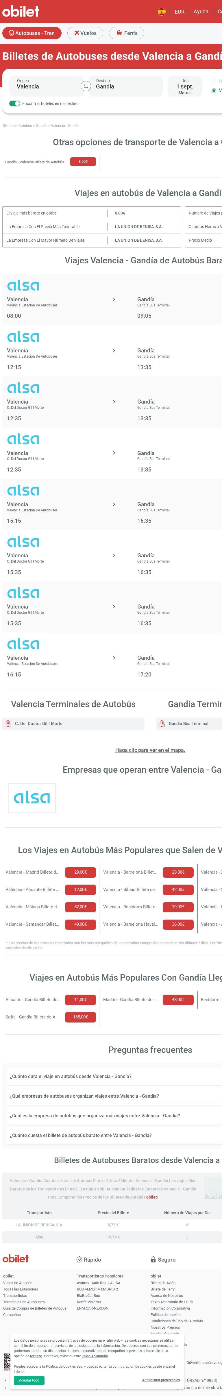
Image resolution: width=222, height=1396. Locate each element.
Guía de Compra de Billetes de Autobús (34, 1308)
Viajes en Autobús (18, 1283)
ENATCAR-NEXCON (92, 1308)
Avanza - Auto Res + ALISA (98, 1283)
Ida (186, 80)
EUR (179, 12)
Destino (103, 80)
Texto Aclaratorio (95, 1356)
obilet (151, 1197)
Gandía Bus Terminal (188, 723)
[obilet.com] (34, 16)
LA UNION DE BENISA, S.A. (139, 226)
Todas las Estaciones (20, 1289)
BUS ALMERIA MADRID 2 (97, 1289)
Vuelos (88, 33)
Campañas (12, 1314)
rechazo (36, 1356)
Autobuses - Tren (34, 33)
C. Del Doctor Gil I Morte (38, 723)
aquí (80, 1366)
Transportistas (15, 1295)
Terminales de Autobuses (24, 1302)
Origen (23, 80)
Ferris (130, 33)
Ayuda (201, 11)
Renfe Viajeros (89, 1302)
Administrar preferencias (161, 1380)
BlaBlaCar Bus (88, 1295)
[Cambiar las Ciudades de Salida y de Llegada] (86, 86)
